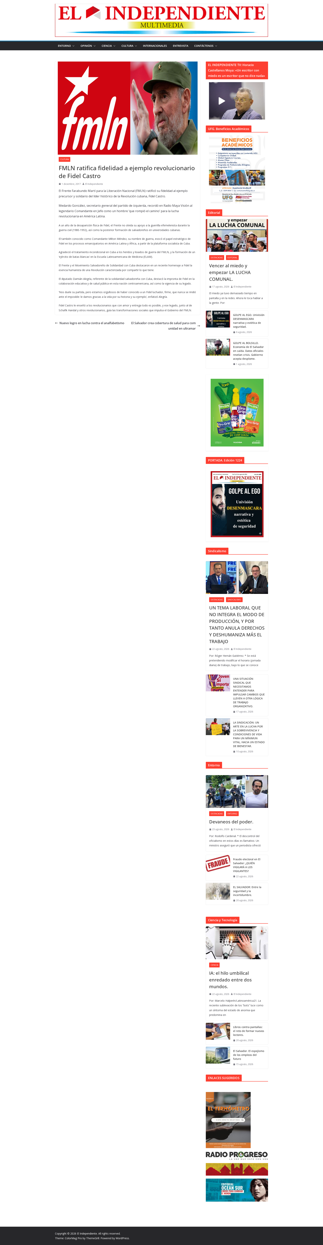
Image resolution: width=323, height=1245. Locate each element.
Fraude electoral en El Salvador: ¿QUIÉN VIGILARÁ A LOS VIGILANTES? (246, 865)
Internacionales (155, 46)
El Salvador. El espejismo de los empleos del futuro (248, 1055)
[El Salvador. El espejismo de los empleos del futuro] (218, 1058)
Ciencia (107, 46)
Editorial (232, 257)
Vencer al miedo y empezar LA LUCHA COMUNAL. (230, 272)
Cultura (127, 46)
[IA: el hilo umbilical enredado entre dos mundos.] (237, 942)
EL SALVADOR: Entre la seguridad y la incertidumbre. (247, 891)
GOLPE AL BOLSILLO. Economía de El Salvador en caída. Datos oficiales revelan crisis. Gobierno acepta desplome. (248, 350)
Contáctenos (203, 46)
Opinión (86, 46)
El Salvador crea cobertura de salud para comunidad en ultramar (163, 326)
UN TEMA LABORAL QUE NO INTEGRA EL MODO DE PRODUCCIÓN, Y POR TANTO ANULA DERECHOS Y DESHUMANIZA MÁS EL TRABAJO (236, 624)
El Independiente (94, 184)
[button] (73, 45)
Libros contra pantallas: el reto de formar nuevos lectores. (248, 1031)
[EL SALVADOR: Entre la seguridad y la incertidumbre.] (218, 894)
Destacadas (217, 257)
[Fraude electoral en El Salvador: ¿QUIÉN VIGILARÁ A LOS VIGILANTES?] (218, 868)
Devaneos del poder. (231, 822)
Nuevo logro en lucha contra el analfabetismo (91, 323)
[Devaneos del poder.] (237, 791)
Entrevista (180, 46)
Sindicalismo (234, 599)
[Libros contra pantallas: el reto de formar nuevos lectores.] (218, 1034)
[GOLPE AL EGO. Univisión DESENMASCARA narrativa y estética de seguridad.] (218, 324)
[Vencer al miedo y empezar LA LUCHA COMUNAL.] (237, 235)
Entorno (64, 46)
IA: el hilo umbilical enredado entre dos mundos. (230, 979)
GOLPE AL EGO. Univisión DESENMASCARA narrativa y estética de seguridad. (248, 320)
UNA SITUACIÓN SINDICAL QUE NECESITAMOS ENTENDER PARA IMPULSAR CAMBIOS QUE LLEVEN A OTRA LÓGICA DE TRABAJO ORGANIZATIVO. (249, 692)
